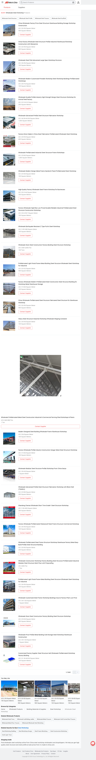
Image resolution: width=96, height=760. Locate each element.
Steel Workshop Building (9, 731)
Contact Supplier (25, 35)
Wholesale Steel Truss (8, 719)
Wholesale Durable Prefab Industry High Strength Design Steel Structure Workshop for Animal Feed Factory (47, 98)
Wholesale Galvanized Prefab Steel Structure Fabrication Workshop (40, 116)
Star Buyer (53, 751)
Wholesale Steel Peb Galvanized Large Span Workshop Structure (40, 60)
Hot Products (17, 751)
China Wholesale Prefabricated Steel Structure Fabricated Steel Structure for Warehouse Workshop (48, 301)
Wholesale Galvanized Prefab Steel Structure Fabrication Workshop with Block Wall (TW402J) (46, 488)
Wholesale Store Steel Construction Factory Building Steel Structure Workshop (44, 245)
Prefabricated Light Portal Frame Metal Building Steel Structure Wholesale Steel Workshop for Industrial (48, 264)
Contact (53, 753)
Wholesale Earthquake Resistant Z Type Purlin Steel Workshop (39, 226)
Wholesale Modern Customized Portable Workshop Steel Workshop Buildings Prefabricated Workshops (48, 80)
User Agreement (35, 753)
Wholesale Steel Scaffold (59, 18)
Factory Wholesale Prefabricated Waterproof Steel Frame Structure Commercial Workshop (48, 524)
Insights (65, 751)
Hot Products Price (27, 751)
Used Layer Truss (7, 735)
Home (3, 709)
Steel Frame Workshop (41, 731)
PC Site (60, 751)
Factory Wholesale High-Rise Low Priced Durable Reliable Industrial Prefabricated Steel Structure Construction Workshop (47, 209)
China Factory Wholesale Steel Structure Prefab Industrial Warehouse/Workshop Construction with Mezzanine (45, 43)
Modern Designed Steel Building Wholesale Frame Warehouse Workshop (42, 432)
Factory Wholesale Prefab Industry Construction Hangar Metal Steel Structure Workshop (47, 450)
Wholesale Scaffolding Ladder (25, 719)
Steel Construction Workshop (58, 731)
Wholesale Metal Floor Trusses (10, 723)
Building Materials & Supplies (36, 709)
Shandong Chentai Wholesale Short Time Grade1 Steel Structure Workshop (43, 505)
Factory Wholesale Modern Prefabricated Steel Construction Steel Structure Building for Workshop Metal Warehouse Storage (47, 283)
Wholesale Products (16, 709)
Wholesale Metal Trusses (44, 719)
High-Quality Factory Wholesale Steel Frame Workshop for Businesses (41, 189)
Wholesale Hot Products (42, 751)
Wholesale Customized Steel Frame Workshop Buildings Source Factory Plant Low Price (47, 598)
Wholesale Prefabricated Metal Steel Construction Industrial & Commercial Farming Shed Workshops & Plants (37, 417)
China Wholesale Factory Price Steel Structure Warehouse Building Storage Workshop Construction (46, 24)
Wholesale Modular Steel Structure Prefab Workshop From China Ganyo (42, 468)
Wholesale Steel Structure (9, 18)
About (27, 753)
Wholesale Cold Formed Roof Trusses (64, 719)
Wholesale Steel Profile (25, 18)
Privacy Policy (45, 753)
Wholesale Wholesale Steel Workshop (33, 723)
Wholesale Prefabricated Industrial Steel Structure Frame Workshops (41, 153)
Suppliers (21, 7)
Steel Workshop (55, 709)
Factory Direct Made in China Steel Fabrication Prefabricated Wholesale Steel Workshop (47, 134)
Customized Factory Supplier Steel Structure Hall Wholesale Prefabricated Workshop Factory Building (46, 654)
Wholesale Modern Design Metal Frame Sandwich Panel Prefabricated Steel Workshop (47, 171)
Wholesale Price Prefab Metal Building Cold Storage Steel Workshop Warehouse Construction (45, 636)
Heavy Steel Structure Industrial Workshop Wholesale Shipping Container (42, 319)
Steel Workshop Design (25, 731)
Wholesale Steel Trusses (42, 18)
